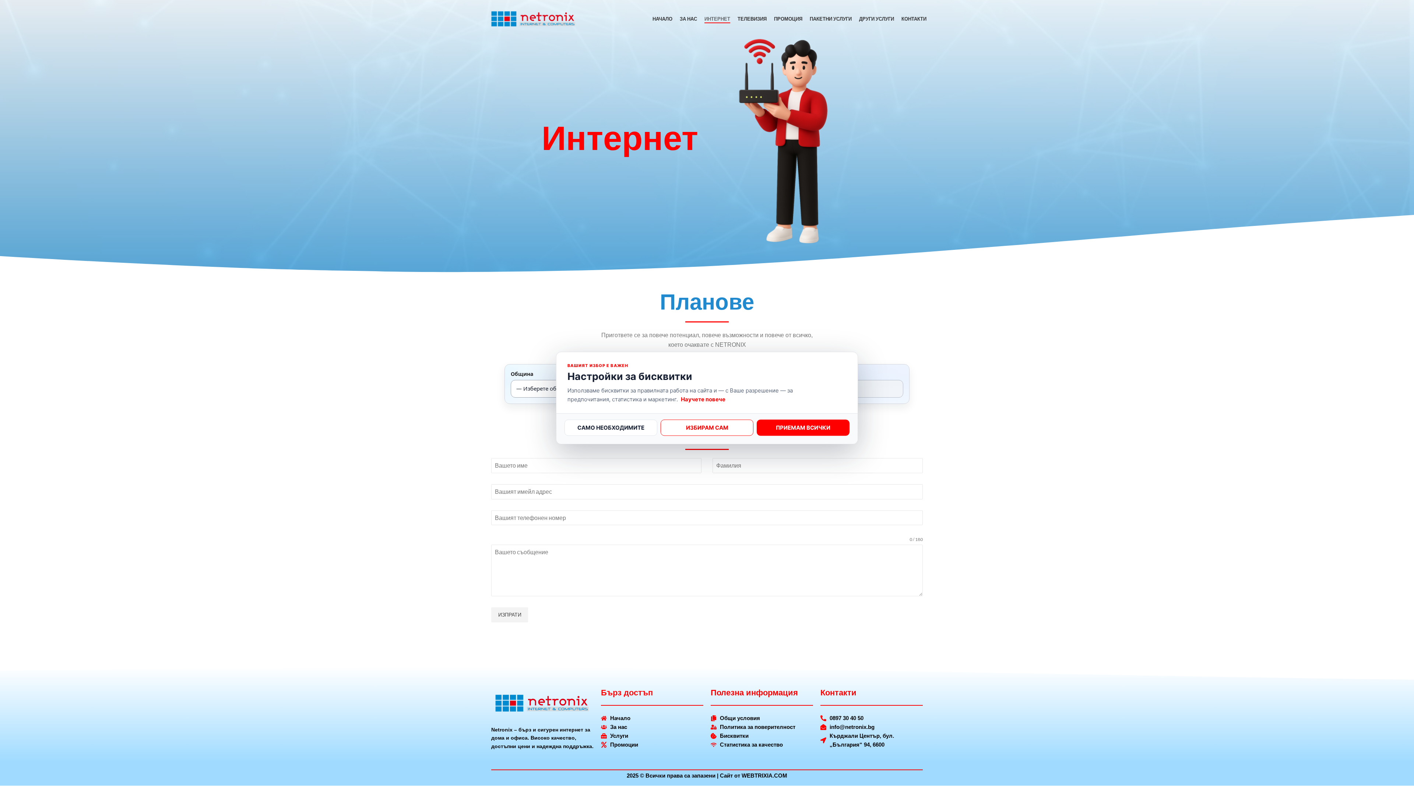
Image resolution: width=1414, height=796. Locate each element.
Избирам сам (707, 427)
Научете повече (703, 398)
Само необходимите (610, 427)
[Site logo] (534, 18)
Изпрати (509, 614)
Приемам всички (803, 427)
